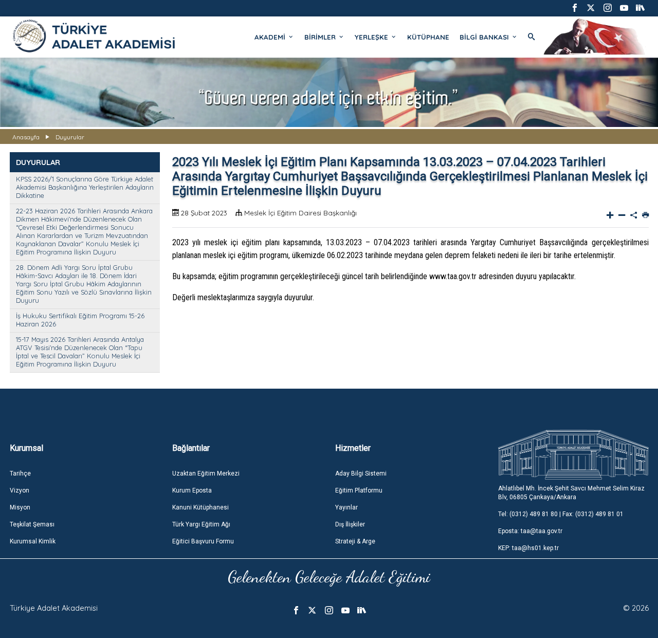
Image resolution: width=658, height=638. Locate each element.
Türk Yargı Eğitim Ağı (201, 524)
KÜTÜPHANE (428, 37)
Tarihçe (20, 473)
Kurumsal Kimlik (33, 541)
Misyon (20, 507)
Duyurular (70, 137)
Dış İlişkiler (350, 524)
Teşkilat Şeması (32, 524)
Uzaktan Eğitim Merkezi (206, 473)
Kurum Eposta (192, 490)
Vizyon (19, 490)
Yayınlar (346, 507)
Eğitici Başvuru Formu (203, 541)
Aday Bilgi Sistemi (361, 473)
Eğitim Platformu (358, 490)
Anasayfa (26, 137)
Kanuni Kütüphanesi (200, 507)
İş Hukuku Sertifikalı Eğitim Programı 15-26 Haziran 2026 (80, 320)
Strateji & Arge (355, 541)
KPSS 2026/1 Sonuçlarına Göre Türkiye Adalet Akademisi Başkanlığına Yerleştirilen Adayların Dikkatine (85, 187)
